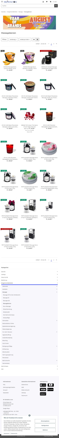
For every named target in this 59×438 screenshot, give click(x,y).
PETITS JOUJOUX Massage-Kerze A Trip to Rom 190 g (10, 187)
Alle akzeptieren (45, 421)
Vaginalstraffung (6, 335)
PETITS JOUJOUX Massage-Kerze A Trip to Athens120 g (49, 216)
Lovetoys (3, 274)
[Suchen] (56, 5)
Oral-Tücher (5, 343)
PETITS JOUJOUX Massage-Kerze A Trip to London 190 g (29, 158)
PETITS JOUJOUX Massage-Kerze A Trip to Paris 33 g (49, 158)
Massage (4, 292)
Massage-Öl (6, 297)
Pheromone (5, 357)
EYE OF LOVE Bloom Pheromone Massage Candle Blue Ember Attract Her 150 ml (10, 96)
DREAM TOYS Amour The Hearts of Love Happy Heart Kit (29, 125)
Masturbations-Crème (8, 323)
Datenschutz (25, 384)
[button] (43, 1)
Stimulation (5, 320)
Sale (2, 369)
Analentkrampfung (7, 337)
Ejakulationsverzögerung (8, 326)
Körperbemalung (7, 309)
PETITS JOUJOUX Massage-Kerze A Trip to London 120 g (10, 245)
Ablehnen (45, 430)
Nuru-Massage (7, 306)
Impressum (24, 395)
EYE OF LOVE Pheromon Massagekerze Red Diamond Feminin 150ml (10, 158)
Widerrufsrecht (25, 390)
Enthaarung (5, 349)
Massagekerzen (7, 303)
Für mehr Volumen (7, 332)
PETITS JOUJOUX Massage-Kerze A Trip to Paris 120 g (29, 245)
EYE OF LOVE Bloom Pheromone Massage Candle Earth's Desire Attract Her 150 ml (29, 96)
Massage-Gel (6, 300)
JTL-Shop (51, 436)
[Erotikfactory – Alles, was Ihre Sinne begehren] (10, 1)
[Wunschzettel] (47, 1)
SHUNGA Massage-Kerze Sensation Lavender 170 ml (29, 67)
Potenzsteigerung (6, 329)
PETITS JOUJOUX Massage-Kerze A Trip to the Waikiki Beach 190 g (49, 187)
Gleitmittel (5, 286)
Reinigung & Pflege (7, 346)
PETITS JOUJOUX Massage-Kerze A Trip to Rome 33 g (29, 187)
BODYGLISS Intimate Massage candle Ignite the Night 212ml (49, 67)
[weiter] (56, 43)
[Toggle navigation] (2, 1)
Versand (5, 390)
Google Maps (6, 408)
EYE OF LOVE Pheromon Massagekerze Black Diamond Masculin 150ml (49, 126)
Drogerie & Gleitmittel (7, 283)
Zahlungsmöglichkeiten (9, 387)
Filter (5, 39)
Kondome (4, 289)
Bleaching (5, 340)
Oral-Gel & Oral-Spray (8, 315)
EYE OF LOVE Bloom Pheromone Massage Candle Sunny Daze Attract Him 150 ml (10, 126)
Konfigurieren (45, 425)
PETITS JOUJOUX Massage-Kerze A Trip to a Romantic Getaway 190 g (10, 216)
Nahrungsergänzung (7, 355)
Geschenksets (6, 363)
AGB (23, 387)
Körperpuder (6, 312)
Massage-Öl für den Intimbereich (11, 295)
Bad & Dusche (6, 360)
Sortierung (13, 39)
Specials (3, 271)
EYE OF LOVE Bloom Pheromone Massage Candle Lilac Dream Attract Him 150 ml (49, 96)
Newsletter (6, 392)
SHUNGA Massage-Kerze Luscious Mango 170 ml (10, 67)
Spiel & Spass (4, 366)
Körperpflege (6, 317)
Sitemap (24, 392)
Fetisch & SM (4, 277)
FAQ (4, 384)
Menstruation (5, 352)
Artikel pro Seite (24, 39)
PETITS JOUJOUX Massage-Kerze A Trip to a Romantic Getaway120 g (29, 216)
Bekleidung (4, 280)
